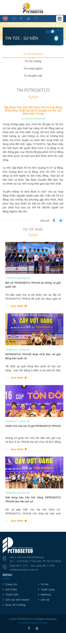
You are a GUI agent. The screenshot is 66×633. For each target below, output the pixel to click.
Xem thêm (17, 306)
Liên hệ (45, 599)
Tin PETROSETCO (33, 54)
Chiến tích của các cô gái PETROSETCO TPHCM (33, 426)
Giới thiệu (11, 589)
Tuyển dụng (48, 589)
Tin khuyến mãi (33, 75)
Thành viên (11, 594)
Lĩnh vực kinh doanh (17, 599)
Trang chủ (11, 584)
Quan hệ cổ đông (15, 604)
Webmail (46, 594)
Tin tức (45, 584)
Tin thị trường (33, 61)
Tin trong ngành (33, 68)
